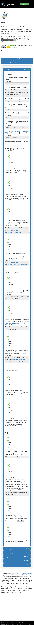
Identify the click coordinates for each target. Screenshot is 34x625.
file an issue (28, 622)
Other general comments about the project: (16, 141)
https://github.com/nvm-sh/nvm (13, 101)
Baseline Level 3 (5, 53)
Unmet (8, 162)
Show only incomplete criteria (17, 62)
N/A (8, 384)
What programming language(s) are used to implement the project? (16, 122)
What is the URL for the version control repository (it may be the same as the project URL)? (16, 106)
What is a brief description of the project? (16, 87)
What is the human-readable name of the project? (16, 78)
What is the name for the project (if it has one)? (17, 132)
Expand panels (17, 58)
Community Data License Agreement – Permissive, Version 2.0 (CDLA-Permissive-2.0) (17, 575)
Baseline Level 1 (14, 50)
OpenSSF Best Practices (9, 4)
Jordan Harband (22, 587)
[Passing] (11, 45)
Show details (14, 33)
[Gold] (8, 47)
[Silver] (3, 47)
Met (8, 160)
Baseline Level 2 (22, 50)
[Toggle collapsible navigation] (31, 4)
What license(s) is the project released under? (17, 113)
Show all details (17, 60)
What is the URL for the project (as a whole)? (17, 99)
